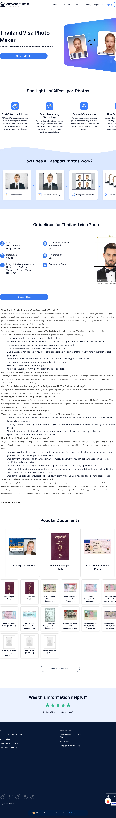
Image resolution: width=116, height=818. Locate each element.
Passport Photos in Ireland (11, 734)
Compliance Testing (8, 747)
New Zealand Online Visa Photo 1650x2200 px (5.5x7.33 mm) (29, 625)
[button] (56, 4)
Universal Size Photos (9, 743)
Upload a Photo (23, 56)
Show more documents (60, 668)
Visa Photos (5, 739)
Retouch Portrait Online (70, 745)
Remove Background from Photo (70, 735)
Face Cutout (65, 741)
